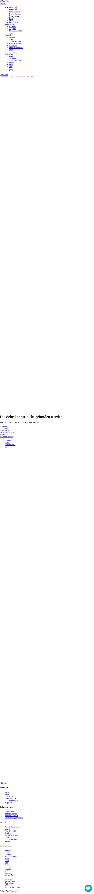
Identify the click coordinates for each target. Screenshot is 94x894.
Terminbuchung (20, 77)
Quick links (4, 75)
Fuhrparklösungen (11, 800)
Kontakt (12, 71)
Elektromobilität (10, 798)
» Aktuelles (4, 428)
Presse (11, 63)
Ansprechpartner (15, 60)
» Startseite (4, 426)
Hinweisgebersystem (12, 887)
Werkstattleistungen (12, 827)
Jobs (10, 67)
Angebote (12, 29)
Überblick (12, 27)
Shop (11, 50)
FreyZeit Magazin (15, 31)
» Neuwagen (4, 430)
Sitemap (3, 783)
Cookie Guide (10, 881)
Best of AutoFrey (15, 14)
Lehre (11, 65)
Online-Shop (9, 837)
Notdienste (13, 46)
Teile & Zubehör (15, 41)
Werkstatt (12, 37)
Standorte (12, 58)
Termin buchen (10, 445)
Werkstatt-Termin (11, 839)
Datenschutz (9, 883)
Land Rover (13, 22)
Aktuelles (8, 24)
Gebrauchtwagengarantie (14, 818)
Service (7, 35)
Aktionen (12, 52)
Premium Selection (11, 816)
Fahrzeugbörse (14, 12)
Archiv (11, 33)
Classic (11, 39)
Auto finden (9, 7)
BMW (11, 18)
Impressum (8, 879)
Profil (11, 56)
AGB (11, 69)
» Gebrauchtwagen (7, 432)
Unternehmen (9, 54)
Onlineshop (30, 77)
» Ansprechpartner (6, 437)
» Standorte (4, 435)
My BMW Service (16, 48)
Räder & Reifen (15, 44)
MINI (11, 20)
